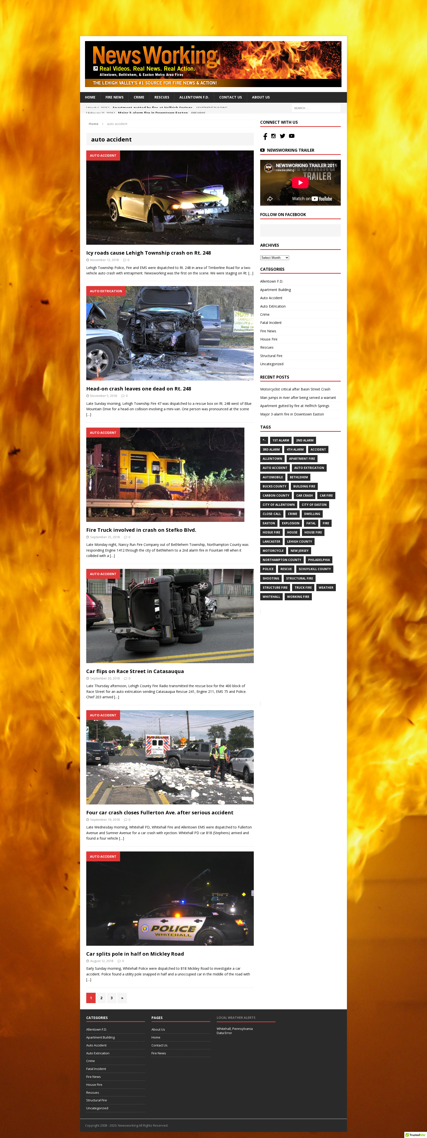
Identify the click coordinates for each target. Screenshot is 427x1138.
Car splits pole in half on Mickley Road (135, 953)
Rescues (161, 97)
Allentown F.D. (194, 97)
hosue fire (271, 532)
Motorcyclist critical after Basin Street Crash (295, 389)
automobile (273, 477)
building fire (304, 486)
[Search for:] (316, 107)
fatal (311, 523)
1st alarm (281, 440)
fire (326, 523)
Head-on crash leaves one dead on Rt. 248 (138, 388)
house (292, 532)
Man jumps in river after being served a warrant (298, 397)
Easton (269, 523)
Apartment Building (275, 289)
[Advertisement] (213, 17)
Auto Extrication (273, 306)
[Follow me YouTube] (292, 138)
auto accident (275, 468)
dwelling (312, 514)
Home (90, 97)
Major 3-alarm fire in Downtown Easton (292, 414)
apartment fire (302, 459)
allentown (272, 459)
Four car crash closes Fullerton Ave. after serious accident (160, 812)
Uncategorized (271, 364)
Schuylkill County (315, 569)
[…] (250, 273)
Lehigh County (299, 541)
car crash (304, 495)
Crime (139, 97)
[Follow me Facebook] (264, 138)
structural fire (299, 578)
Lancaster (271, 541)
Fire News (115, 97)
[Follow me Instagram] (273, 138)
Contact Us (230, 97)
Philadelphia (319, 560)
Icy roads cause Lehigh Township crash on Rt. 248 (148, 252)
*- (264, 440)
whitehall (271, 597)
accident (318, 449)
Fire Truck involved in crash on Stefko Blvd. (141, 530)
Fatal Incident (271, 322)
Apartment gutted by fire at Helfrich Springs (294, 405)
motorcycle (273, 551)
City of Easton (314, 505)
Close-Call (272, 514)
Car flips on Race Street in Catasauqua (135, 671)
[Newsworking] (213, 64)
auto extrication (309, 468)
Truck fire (303, 587)
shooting (271, 578)
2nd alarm (305, 440)
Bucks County (274, 486)
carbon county (276, 495)
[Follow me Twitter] (283, 138)
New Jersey (300, 551)
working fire (298, 597)
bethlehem (299, 477)
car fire (326, 495)
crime (292, 514)
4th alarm (295, 449)
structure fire (275, 587)
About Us (261, 97)
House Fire (269, 339)
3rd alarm (271, 449)
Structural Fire (271, 355)
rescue (286, 569)
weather (326, 587)
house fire (313, 532)
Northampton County (282, 560)
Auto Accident (271, 297)
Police (268, 569)
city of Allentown (279, 505)
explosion (290, 523)
